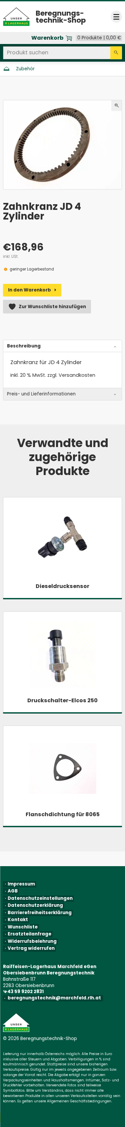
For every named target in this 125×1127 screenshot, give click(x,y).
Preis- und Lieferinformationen (41, 394)
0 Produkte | (99, 38)
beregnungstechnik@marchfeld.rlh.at (55, 998)
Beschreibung (24, 346)
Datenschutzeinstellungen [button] (40, 898)
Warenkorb (47, 38)
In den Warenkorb (29, 290)
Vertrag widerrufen (31, 948)
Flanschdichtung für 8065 (63, 814)
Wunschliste (23, 927)
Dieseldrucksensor (62, 586)
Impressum (21, 884)
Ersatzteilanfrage (29, 934)
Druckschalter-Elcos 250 (62, 700)
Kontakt (18, 920)
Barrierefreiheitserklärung (40, 913)
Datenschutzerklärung (35, 905)
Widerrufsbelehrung (32, 941)
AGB (13, 891)
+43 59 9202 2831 (24, 991)
